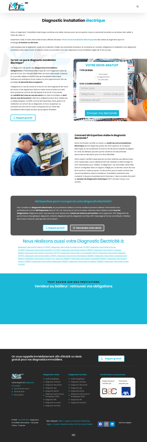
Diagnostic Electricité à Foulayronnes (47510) (70, 247)
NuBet (60, 421)
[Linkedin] (112, 424)
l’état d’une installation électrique (78, 39)
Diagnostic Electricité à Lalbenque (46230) (50, 261)
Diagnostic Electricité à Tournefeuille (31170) (79, 253)
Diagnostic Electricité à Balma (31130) (40, 256)
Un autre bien (103, 80)
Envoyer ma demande (102, 113)
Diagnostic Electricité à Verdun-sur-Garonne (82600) (47, 258)
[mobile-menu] (134, 6)
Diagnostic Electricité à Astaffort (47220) (43, 250)
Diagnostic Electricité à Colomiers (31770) (42, 253)
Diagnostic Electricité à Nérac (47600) (34, 247)
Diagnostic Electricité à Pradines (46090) (86, 261)
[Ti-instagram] (106, 424)
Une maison (103, 74)
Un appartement (103, 77)
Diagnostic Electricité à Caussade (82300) (89, 258)
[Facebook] (100, 424)
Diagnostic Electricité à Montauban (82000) (75, 256)
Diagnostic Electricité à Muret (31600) (77, 250)
